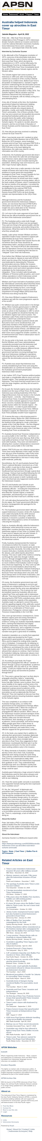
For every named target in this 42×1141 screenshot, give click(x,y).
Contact (25, 1129)
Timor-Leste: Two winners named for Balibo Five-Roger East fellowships (21, 1038)
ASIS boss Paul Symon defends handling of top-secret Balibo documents (23, 1018)
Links (5, 1120)
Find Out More (8, 1106)
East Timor (20, 851)
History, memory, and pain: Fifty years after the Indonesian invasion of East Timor (21, 877)
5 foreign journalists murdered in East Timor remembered (21, 891)
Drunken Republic (8, 1065)
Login (5, 1112)
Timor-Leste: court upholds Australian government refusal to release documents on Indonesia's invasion (23, 968)
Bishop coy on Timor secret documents (22, 1024)
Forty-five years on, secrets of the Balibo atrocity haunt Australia (22, 960)
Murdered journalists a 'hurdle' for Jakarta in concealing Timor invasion (23, 975)
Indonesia (14, 14)
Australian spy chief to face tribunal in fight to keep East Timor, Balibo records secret (22, 1030)
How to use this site (10, 1110)
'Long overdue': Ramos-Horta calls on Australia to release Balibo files (21, 936)
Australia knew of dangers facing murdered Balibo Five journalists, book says (22, 983)
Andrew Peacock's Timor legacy (19, 948)
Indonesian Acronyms (11, 1122)
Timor (36, 14)
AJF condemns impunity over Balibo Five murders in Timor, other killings (23, 954)
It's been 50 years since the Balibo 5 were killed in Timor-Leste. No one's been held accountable (23, 905)
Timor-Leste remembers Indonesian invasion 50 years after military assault (21, 870)
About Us (17, 1129)
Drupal (12, 1125)
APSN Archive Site (8, 1078)
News (11, 851)
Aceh (22, 14)
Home (5, 14)
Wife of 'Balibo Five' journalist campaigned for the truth (18, 921)
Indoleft (4, 1052)
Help (30, 1131)
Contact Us (7, 1108)
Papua (29, 14)
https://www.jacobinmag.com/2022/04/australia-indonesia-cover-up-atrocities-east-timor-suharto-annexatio (21, 846)
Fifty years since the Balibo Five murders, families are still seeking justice (23, 898)
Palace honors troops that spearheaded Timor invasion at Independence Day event (22, 1011)
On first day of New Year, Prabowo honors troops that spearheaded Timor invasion (23, 997)
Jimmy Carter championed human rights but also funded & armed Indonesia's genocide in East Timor (22, 914)
